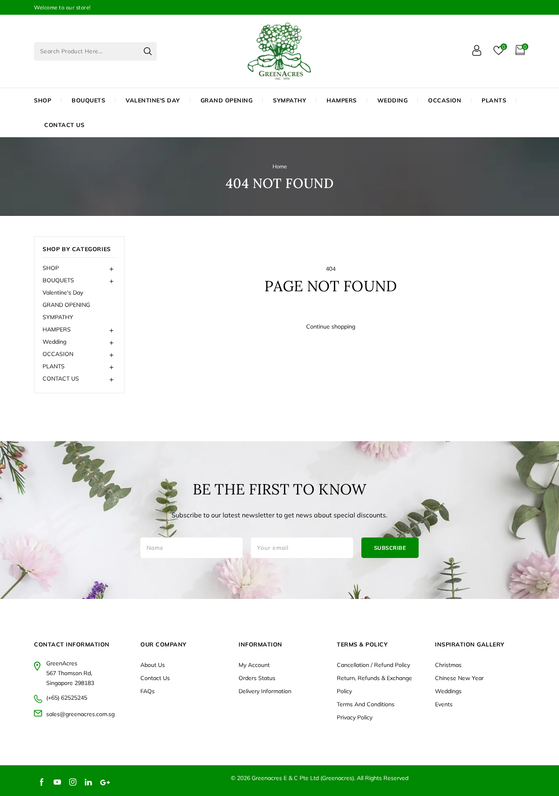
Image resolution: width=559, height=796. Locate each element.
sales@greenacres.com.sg (80, 714)
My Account (254, 665)
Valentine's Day (63, 292)
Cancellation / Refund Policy (373, 665)
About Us (152, 665)
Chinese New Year (459, 678)
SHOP (42, 100)
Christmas (448, 665)
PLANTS (494, 100)
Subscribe (390, 547)
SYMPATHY (58, 317)
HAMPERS (342, 100)
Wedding (392, 100)
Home (280, 166)
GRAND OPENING (66, 304)
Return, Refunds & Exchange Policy (374, 684)
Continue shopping (330, 326)
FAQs (147, 691)
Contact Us (155, 678)
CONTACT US (64, 125)
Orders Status (257, 678)
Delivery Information (265, 691)
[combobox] (95, 51)
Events (444, 704)
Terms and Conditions (365, 704)
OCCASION (444, 100)
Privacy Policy (354, 717)
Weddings (448, 691)
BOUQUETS (88, 100)
